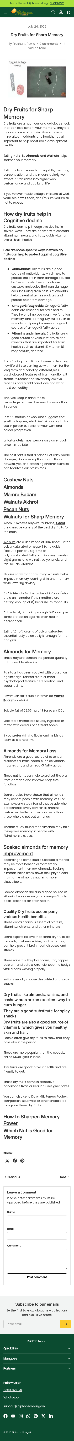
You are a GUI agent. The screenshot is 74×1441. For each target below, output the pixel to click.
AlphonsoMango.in (22, 1432)
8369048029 (12, 1390)
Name (11, 1212)
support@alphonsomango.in (24, 1406)
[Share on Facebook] (15, 1160)
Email (10, 1229)
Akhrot (60, 523)
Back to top (35, 1341)
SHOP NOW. (57, 3)
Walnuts (9, 542)
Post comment (37, 1277)
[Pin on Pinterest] (22, 1160)
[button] (68, 12)
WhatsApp (11, 1397)
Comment (14, 1245)
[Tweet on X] (7, 1160)
